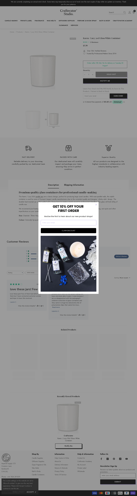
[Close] (96, 204)
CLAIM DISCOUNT (68, 231)
